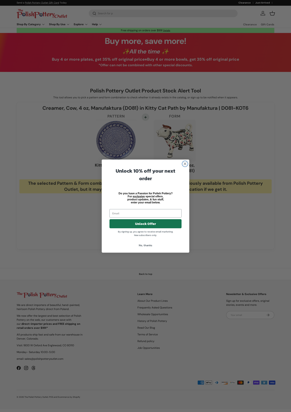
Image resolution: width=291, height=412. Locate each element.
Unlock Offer (145, 223)
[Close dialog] (185, 164)
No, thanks (145, 245)
